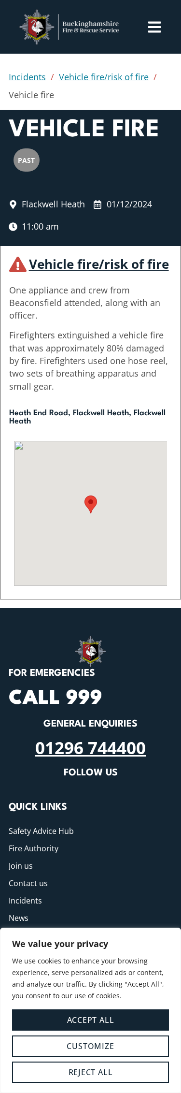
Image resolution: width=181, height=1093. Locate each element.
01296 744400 (90, 747)
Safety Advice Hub (41, 831)
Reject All (91, 1072)
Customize (90, 1046)
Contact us (28, 883)
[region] (90, 1010)
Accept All (90, 1020)
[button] (91, 504)
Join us (21, 865)
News (18, 918)
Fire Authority (33, 848)
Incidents (27, 77)
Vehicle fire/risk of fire (104, 77)
